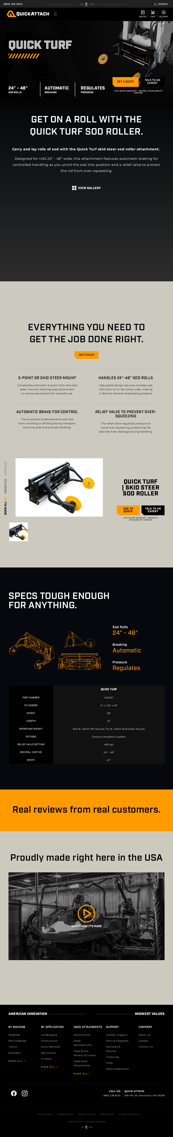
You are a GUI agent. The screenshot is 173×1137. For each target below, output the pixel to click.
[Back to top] (86, 4)
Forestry (46, 1058)
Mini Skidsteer (17, 1040)
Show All (5, 506)
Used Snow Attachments (82, 1063)
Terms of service (86, 1114)
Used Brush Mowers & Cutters (85, 1053)
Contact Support (116, 1034)
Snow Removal (50, 1046)
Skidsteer (14, 1034)
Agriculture (48, 1052)
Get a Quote (125, 81)
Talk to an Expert (152, 82)
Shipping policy (65, 1114)
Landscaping (49, 1034)
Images (5, 486)
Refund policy (107, 1114)
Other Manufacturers (83, 1043)
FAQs (109, 1062)
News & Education (117, 1068)
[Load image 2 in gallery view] (18, 532)
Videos (5, 469)
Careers (143, 1040)
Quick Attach (82, 1034)
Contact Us (146, 1046)
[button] (161, 4)
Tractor (13, 1046)
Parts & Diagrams (117, 1040)
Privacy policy (45, 1114)
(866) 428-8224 (13, 4)
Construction (49, 1040)
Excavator (14, 1052)
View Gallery (89, 188)
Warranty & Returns (113, 1048)
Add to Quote (86, 355)
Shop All (16, 1061)
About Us (145, 1034)
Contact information (129, 1114)
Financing (112, 1057)
